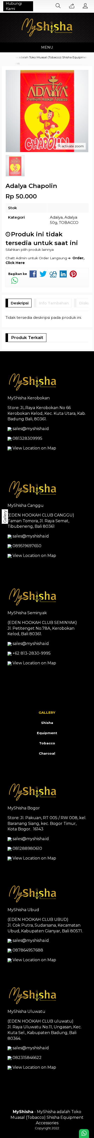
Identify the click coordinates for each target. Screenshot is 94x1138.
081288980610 (27, 848)
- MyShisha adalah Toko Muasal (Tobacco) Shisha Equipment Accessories (47, 1117)
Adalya (56, 217)
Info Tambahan (54, 303)
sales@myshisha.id (31, 428)
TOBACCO (68, 222)
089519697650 (27, 545)
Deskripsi (20, 303)
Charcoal (47, 753)
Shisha (47, 723)
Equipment (47, 733)
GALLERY (47, 712)
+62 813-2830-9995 (32, 653)
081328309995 (27, 438)
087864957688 (28, 950)
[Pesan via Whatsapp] (71, 6)
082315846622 (27, 1057)
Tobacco (47, 743)
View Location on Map (34, 448)
